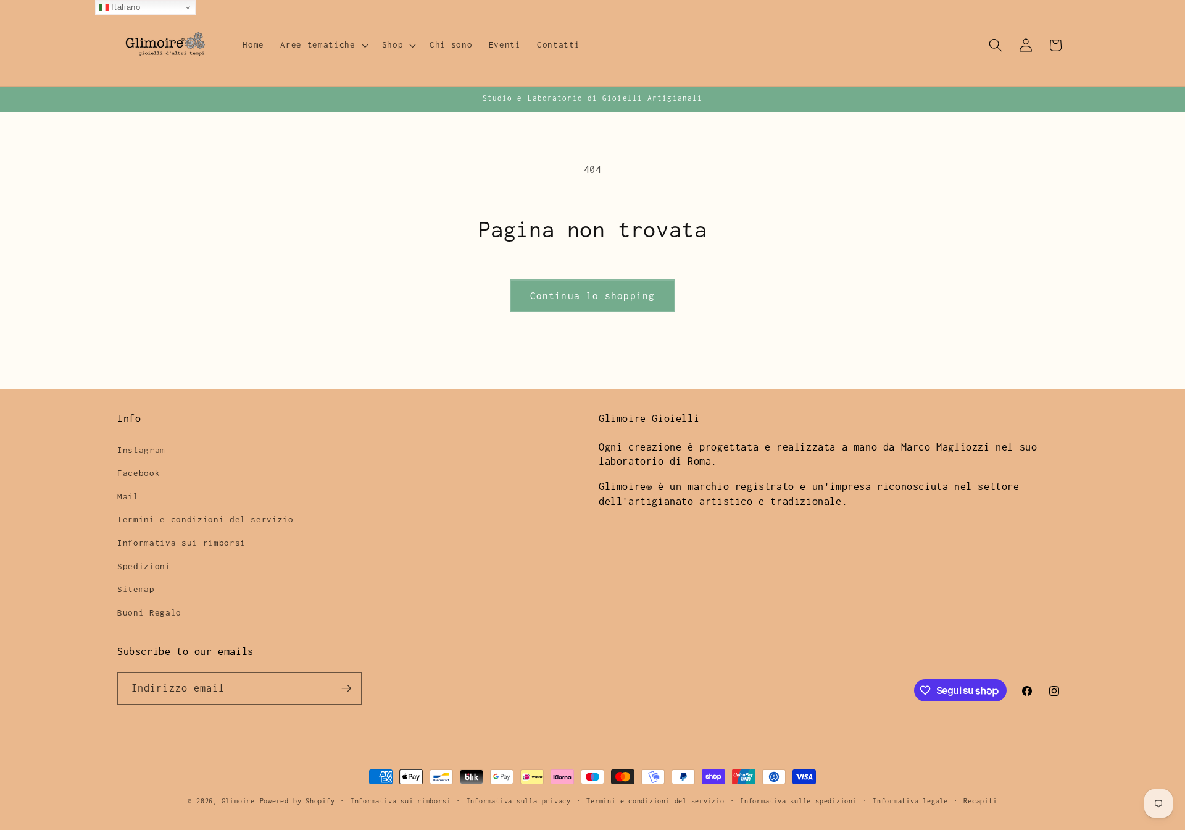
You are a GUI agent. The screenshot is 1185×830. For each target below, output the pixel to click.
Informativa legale (910, 801)
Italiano (125, 7)
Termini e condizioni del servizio (205, 519)
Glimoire (238, 801)
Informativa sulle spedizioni (798, 801)
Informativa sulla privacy (519, 801)
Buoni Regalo (149, 612)
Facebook (138, 473)
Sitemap (136, 589)
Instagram (141, 450)
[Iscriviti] (346, 688)
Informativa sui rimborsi (181, 543)
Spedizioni (144, 566)
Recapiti (980, 801)
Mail (128, 496)
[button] (322, 45)
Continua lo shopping (592, 295)
